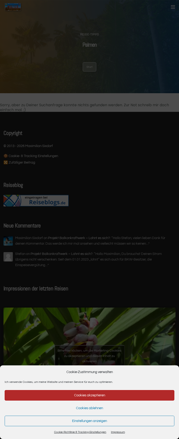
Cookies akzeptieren (89, 395)
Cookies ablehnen (89, 408)
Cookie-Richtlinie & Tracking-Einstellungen (80, 432)
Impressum (118, 432)
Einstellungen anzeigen (89, 421)
